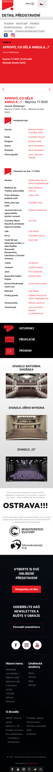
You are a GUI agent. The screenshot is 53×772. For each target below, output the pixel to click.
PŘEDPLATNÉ (27, 339)
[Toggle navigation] (42, 3)
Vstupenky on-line (26, 589)
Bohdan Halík (34, 141)
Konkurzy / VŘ (13, 726)
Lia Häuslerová (35, 313)
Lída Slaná (33, 231)
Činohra (32, 677)
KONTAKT (10, 701)
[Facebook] (12, 769)
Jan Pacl (32, 220)
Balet (30, 681)
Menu (28, 3)
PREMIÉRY (35, 23)
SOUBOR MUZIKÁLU (13, 27)
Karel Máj (32, 240)
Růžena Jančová (36, 303)
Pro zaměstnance (14, 734)
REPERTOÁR (21, 23)
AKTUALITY (30, 27)
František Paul (35, 202)
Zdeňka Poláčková (37, 210)
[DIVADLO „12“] (26, 469)
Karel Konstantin (36, 145)
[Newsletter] (35, 769)
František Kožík (35, 132)
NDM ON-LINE (13, 681)
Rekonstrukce (33, 722)
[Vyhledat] (29, 769)
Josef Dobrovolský (37, 283)
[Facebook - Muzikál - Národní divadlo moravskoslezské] (6, 35)
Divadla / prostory (15, 730)
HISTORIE (8, 31)
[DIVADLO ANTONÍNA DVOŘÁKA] (26, 385)
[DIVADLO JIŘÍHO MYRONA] (26, 427)
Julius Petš (33, 195)
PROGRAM (9, 23)
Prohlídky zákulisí (34, 718)
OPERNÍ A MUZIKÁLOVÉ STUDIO (30, 31)
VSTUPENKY (26, 328)
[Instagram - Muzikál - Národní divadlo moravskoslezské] (13, 35)
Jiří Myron (33, 263)
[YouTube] (18, 769)
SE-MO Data (32, 763)
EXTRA (9, 689)
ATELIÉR (10, 693)
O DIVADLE (11, 685)
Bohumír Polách (36, 129)
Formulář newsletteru (26, 627)
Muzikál (32, 685)
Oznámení (31, 734)
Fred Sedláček (35, 271)
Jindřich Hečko (35, 267)
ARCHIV (10, 697)
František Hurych (36, 137)
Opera (31, 673)
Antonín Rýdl (34, 276)
